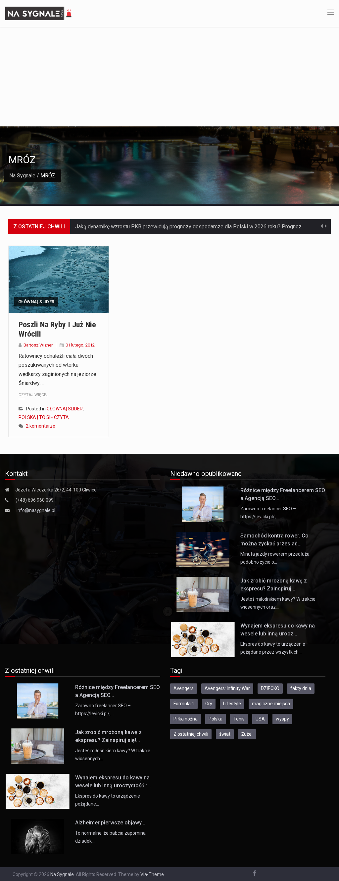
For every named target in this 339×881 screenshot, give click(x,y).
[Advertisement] (169, 76)
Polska (215, 718)
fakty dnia (300, 688)
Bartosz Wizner (38, 345)
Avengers (183, 688)
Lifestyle (232, 703)
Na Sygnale (22, 175)
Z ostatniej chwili (190, 734)
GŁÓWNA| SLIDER (36, 301)
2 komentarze (40, 426)
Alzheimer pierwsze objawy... (110, 822)
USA (260, 718)
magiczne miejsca (271, 703)
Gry (208, 703)
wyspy (282, 718)
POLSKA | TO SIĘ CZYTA (44, 417)
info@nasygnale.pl (36, 510)
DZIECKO (270, 688)
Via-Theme (152, 874)
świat (224, 734)
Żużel (247, 734)
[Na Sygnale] (39, 13)
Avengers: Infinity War (227, 688)
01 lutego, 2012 (80, 345)
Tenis (239, 718)
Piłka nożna (185, 718)
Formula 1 (183, 703)
